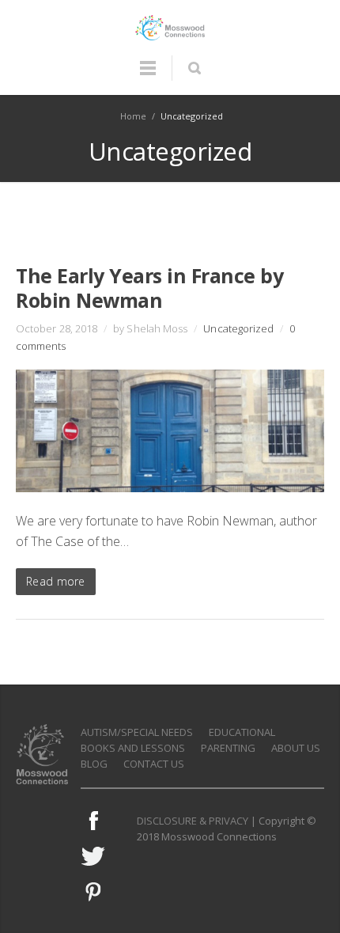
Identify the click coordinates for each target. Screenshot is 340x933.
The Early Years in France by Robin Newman (149, 287)
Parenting (228, 748)
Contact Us (153, 764)
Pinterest (93, 892)
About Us (295, 748)
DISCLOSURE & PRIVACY (192, 821)
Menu (148, 75)
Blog (94, 764)
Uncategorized (238, 328)
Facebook (93, 820)
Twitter (93, 856)
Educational (242, 732)
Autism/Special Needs (137, 732)
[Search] (194, 68)
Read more (55, 581)
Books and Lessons (133, 748)
